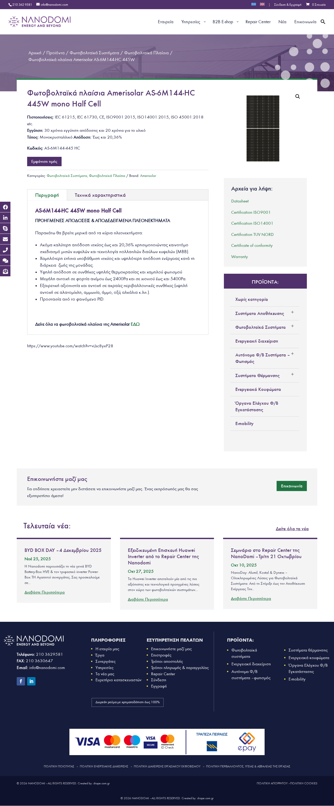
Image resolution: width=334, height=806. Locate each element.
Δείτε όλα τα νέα (292, 529)
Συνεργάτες (106, 661)
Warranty (239, 256)
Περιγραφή (47, 195)
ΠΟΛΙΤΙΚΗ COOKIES (303, 783)
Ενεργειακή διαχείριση (256, 341)
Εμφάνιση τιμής (44, 161)
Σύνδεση (158, 679)
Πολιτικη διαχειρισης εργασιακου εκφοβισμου (167, 766)
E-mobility (244, 423)
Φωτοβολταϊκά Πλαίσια (107, 176)
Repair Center (163, 673)
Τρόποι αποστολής (167, 661)
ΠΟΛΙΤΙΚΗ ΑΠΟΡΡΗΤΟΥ (272, 783)
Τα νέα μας (105, 673)
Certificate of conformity (252, 245)
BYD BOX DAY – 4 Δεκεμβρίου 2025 (63, 550)
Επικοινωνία (291, 485)
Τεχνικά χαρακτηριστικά (100, 195)
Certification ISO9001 (251, 212)
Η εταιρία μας (107, 648)
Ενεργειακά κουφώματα (309, 657)
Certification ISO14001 (252, 223)
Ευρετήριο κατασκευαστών (118, 679)
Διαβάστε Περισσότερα (45, 592)
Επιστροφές (161, 655)
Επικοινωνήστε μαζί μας (171, 648)
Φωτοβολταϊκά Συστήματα (67, 176)
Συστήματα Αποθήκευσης (259, 313)
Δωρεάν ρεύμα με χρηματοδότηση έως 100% (128, 702)
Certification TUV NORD (252, 234)
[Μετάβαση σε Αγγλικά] (262, 6)
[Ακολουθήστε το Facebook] (21, 681)
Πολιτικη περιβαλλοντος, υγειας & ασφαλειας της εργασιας (248, 766)
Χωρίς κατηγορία (251, 299)
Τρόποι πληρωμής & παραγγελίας (180, 667)
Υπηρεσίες (105, 667)
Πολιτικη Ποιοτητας (59, 766)
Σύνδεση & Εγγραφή (287, 5)
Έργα (100, 655)
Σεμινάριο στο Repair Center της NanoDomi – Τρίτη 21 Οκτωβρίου (266, 553)
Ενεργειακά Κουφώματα (258, 389)
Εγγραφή (159, 686)
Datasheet (240, 201)
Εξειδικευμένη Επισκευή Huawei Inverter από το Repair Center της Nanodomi (163, 556)
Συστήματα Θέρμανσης (257, 375)
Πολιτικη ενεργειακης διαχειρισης (104, 766)
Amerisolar (148, 176)
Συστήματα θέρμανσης (308, 650)
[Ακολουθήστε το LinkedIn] (31, 681)
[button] (323, 27)
